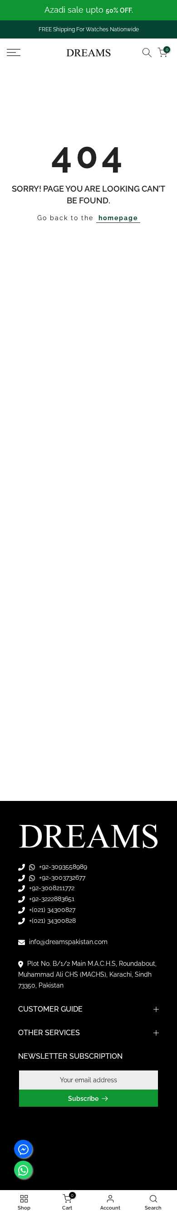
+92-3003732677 (61, 877)
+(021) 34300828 (51, 920)
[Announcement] (88, 10)
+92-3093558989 (62, 866)
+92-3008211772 (50, 888)
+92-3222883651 (50, 898)
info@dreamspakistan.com (67, 941)
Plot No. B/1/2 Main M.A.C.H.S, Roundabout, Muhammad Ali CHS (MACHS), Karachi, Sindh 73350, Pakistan (87, 974)
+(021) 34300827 (51, 909)
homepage (118, 218)
